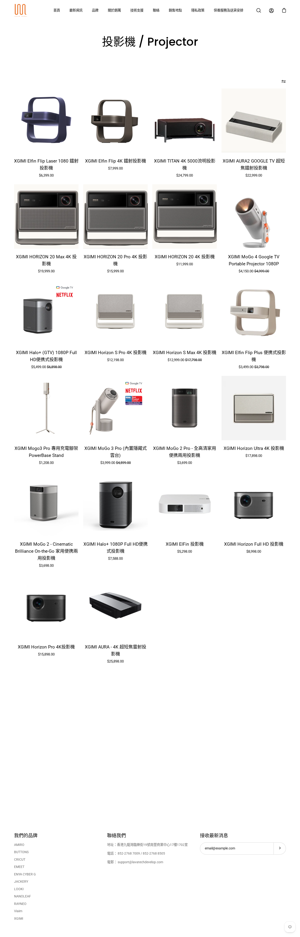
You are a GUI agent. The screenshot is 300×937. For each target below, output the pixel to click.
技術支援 (136, 10)
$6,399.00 (46, 175)
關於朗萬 (114, 10)
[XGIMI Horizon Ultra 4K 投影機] (253, 408)
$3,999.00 (115, 463)
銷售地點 (175, 10)
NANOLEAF (22, 896)
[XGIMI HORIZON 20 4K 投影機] (184, 216)
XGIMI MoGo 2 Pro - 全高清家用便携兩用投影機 (184, 452)
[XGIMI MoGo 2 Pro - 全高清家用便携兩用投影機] (184, 408)
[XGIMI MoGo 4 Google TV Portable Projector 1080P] (253, 216)
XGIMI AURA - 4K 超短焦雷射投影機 (115, 650)
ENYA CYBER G (25, 874)
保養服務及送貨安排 (228, 10)
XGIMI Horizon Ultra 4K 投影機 (254, 448)
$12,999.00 (185, 360)
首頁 (56, 10)
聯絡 (156, 10)
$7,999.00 (115, 168)
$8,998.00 (253, 551)
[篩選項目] (284, 81)
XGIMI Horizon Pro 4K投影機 (46, 647)
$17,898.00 (253, 456)
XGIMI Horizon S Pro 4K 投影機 (115, 352)
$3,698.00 (46, 565)
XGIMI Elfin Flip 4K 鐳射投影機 (115, 161)
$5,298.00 (184, 551)
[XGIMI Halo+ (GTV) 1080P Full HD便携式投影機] (46, 312)
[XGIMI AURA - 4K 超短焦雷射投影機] (115, 606)
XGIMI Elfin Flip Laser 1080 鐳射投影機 (46, 164)
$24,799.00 (184, 175)
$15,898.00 (46, 654)
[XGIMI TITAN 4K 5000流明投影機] (184, 121)
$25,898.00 (115, 661)
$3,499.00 (254, 367)
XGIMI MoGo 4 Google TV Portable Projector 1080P (253, 260)
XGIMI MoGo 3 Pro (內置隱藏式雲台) (115, 452)
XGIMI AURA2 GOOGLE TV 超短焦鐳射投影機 (254, 164)
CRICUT (19, 860)
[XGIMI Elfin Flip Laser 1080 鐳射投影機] (46, 121)
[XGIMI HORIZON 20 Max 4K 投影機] (46, 216)
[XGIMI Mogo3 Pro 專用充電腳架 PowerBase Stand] (46, 408)
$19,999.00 (46, 271)
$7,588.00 (115, 558)
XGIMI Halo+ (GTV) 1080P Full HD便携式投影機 (46, 356)
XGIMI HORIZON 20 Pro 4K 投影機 (115, 260)
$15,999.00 (115, 271)
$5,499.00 (46, 367)
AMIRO (19, 845)
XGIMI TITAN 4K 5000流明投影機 (184, 164)
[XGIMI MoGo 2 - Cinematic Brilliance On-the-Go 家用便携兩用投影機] (46, 504)
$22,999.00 (253, 175)
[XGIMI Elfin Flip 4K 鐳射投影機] (115, 121)
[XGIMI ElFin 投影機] (184, 504)
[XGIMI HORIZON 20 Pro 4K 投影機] (115, 216)
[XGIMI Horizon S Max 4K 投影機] (184, 312)
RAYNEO (20, 904)
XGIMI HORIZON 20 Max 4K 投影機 (46, 260)
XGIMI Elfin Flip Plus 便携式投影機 (254, 356)
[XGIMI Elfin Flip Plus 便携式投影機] (253, 312)
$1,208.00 (46, 463)
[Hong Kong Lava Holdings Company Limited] (21, 11)
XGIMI (18, 919)
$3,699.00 (184, 463)
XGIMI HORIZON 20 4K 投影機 (185, 256)
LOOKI (19, 889)
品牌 (95, 10)
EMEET (19, 867)
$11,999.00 (184, 264)
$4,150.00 (254, 271)
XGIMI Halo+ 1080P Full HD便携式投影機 (115, 547)
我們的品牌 (26, 836)
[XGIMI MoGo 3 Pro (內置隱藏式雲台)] (115, 408)
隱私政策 (197, 10)
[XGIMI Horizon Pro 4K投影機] (46, 606)
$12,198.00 (115, 360)
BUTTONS (21, 852)
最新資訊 (75, 10)
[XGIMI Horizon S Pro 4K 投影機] (115, 312)
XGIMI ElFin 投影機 (185, 544)
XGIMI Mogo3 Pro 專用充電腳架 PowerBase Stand (46, 452)
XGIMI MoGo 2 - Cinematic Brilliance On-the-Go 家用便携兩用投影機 (46, 551)
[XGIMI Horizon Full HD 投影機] (253, 504)
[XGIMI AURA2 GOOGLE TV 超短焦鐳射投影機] (253, 121)
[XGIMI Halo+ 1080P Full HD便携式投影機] (115, 504)
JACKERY (21, 882)
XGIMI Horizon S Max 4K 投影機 (184, 352)
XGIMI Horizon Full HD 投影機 (253, 544)
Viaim (18, 911)
